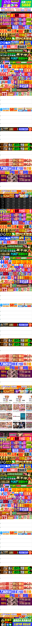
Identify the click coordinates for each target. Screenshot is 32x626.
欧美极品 (30, 198)
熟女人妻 (13, 206)
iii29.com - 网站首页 (7, 12)
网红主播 (13, 198)
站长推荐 (2, 201)
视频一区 (2, 198)
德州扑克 (19, 203)
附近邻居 (8, 201)
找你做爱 (19, 201)
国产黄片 (8, 206)
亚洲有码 (24, 198)
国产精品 (8, 198)
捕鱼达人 (8, 203)
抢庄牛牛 (13, 203)
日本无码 (19, 198)
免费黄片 (19, 206)
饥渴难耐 (13, 201)
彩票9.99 (24, 203)
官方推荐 (2, 203)
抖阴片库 (2, 206)
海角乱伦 (30, 206)
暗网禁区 (24, 206)
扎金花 (30, 203)
